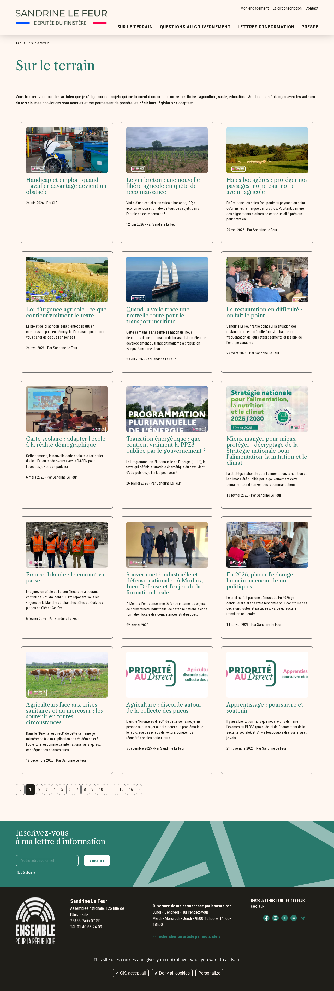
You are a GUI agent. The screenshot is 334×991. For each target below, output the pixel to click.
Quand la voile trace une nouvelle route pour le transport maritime (157, 316)
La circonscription (287, 8)
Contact (312, 8)
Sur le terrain (135, 27)
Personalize (209, 973)
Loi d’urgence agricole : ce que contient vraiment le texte (66, 313)
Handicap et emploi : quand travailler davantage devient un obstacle (66, 186)
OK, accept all (132, 973)
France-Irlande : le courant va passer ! (65, 578)
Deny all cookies (174, 973)
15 (121, 789)
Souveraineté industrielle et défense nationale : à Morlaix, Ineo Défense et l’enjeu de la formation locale (164, 584)
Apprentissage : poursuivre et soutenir (264, 708)
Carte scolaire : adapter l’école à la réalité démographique (65, 442)
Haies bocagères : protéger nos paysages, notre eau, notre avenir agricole (267, 186)
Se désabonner (26, 873)
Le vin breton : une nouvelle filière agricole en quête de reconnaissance (163, 186)
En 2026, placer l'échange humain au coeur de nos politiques (259, 581)
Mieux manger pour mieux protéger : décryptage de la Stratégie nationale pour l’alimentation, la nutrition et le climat (266, 451)
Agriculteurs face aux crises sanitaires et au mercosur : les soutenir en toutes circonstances (64, 714)
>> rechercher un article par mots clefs (187, 936)
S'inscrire (96, 860)
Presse (309, 27)
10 (101, 789)
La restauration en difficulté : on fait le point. (264, 313)
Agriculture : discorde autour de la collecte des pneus (163, 708)
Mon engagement (255, 8)
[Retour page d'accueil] (61, 17)
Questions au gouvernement (195, 27)
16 (131, 789)
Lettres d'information (266, 27)
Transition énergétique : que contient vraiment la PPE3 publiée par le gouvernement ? (166, 445)
